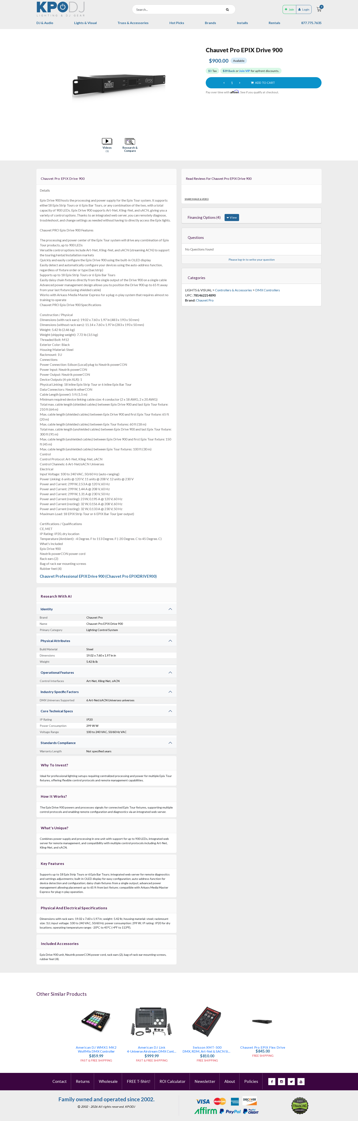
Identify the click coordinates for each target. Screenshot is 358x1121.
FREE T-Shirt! (138, 1081)
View (233, 217)
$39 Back (229, 71)
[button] (107, 145)
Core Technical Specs (57, 711)
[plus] (240, 82)
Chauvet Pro (205, 300)
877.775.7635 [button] (311, 23)
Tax (212, 71)
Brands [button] (210, 23)
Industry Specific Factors (60, 692)
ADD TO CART (264, 82)
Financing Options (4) (204, 217)
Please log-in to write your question (252, 259)
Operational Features (57, 672)
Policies (251, 1081)
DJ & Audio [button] (44, 23)
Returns (83, 1081)
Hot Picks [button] (176, 23)
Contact (59, 1081)
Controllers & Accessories (233, 290)
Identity (47, 609)
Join (291, 9)
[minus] (224, 82)
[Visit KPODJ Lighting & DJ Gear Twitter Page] (291, 1081)
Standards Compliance (58, 743)
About (229, 1081)
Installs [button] (242, 23)
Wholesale (108, 1081)
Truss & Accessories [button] (133, 23)
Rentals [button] (274, 23)
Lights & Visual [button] (85, 23)
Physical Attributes (55, 641)
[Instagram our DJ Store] (281, 1081)
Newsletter (205, 1081)
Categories (196, 278)
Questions (196, 237)
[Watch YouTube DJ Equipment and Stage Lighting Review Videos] (301, 1081)
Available (238, 60)
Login (305, 9)
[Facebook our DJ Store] (271, 1081)
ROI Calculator (172, 1081)
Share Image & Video (197, 199)
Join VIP (244, 71)
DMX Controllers (267, 290)
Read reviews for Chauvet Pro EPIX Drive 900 (219, 178)
